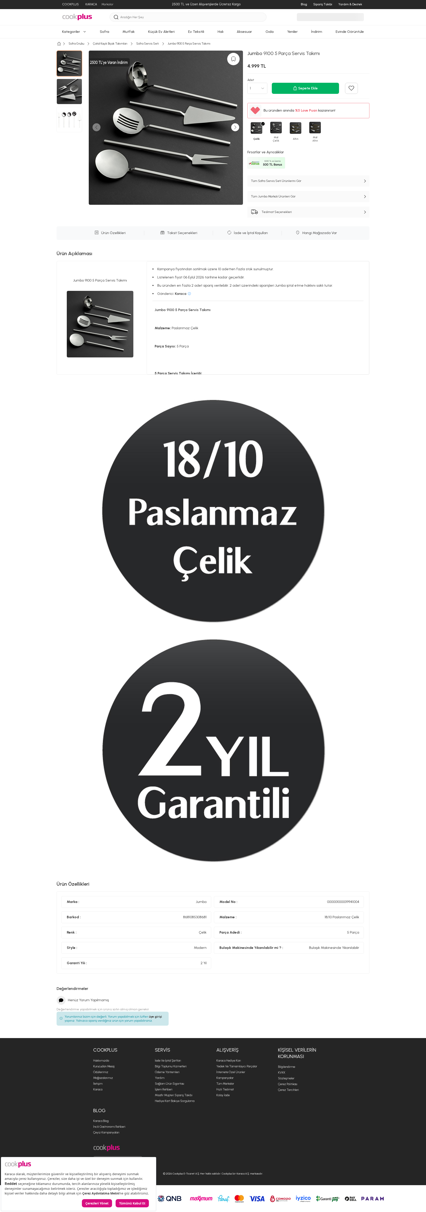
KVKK (281, 1072)
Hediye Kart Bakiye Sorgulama (174, 1101)
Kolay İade (223, 1095)
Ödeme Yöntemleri (167, 1072)
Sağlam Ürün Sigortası (169, 1084)
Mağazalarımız (103, 1078)
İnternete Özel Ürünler (230, 1072)
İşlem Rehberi (163, 1089)
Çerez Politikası (287, 1084)
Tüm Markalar (225, 1084)
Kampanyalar (225, 1078)
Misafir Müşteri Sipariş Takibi (173, 1095)
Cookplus (105, 1050)
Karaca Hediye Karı (228, 1060)
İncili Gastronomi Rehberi (109, 1127)
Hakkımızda (101, 1060)
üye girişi (155, 1017)
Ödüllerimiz (100, 1072)
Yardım (159, 1078)
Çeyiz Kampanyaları (106, 1132)
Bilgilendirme (286, 1067)
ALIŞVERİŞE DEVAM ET (212, 174)
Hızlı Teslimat (225, 1089)
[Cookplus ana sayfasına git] (106, 1148)
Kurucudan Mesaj (103, 1066)
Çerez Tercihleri (288, 1090)
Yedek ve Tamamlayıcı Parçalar (236, 1066)
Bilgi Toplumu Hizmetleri (171, 1066)
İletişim (98, 1084)
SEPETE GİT (213, 185)
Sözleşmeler (286, 1078)
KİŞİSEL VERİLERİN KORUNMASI (297, 1053)
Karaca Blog (101, 1121)
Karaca (97, 1089)
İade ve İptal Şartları (168, 1060)
